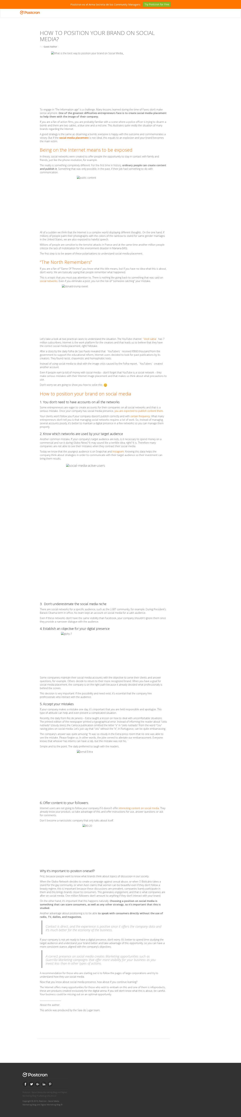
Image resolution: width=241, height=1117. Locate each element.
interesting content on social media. (139, 808)
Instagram (118, 451)
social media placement (74, 137)
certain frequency (140, 416)
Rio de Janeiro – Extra (79, 718)
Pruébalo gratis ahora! (46, 1095)
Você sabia (150, 339)
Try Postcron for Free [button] (156, 4)
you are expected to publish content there (139, 411)
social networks (49, 281)
